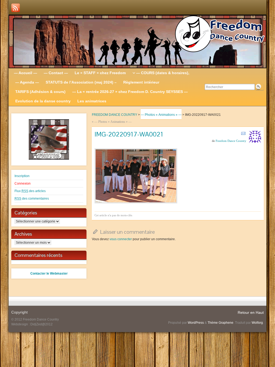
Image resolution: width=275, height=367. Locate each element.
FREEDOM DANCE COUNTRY (114, 115)
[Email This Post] (243, 133)
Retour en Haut (251, 312)
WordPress (196, 323)
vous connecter (121, 239)
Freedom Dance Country (231, 140)
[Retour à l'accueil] (137, 41)
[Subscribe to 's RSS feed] (15, 7)
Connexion (23, 183)
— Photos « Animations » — (161, 115)
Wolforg (257, 323)
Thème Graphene (220, 323)
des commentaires (32, 198)
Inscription (22, 176)
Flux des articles (30, 191)
